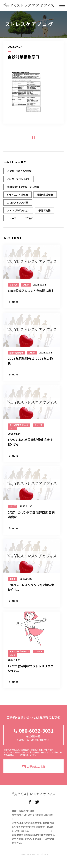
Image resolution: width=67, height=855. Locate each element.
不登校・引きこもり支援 (19, 171)
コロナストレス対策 (17, 202)
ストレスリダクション (18, 210)
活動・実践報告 (45, 194)
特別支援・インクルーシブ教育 (23, 186)
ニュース (11, 218)
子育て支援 (44, 210)
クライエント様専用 (17, 194)
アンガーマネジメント (18, 179)
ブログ (28, 218)
